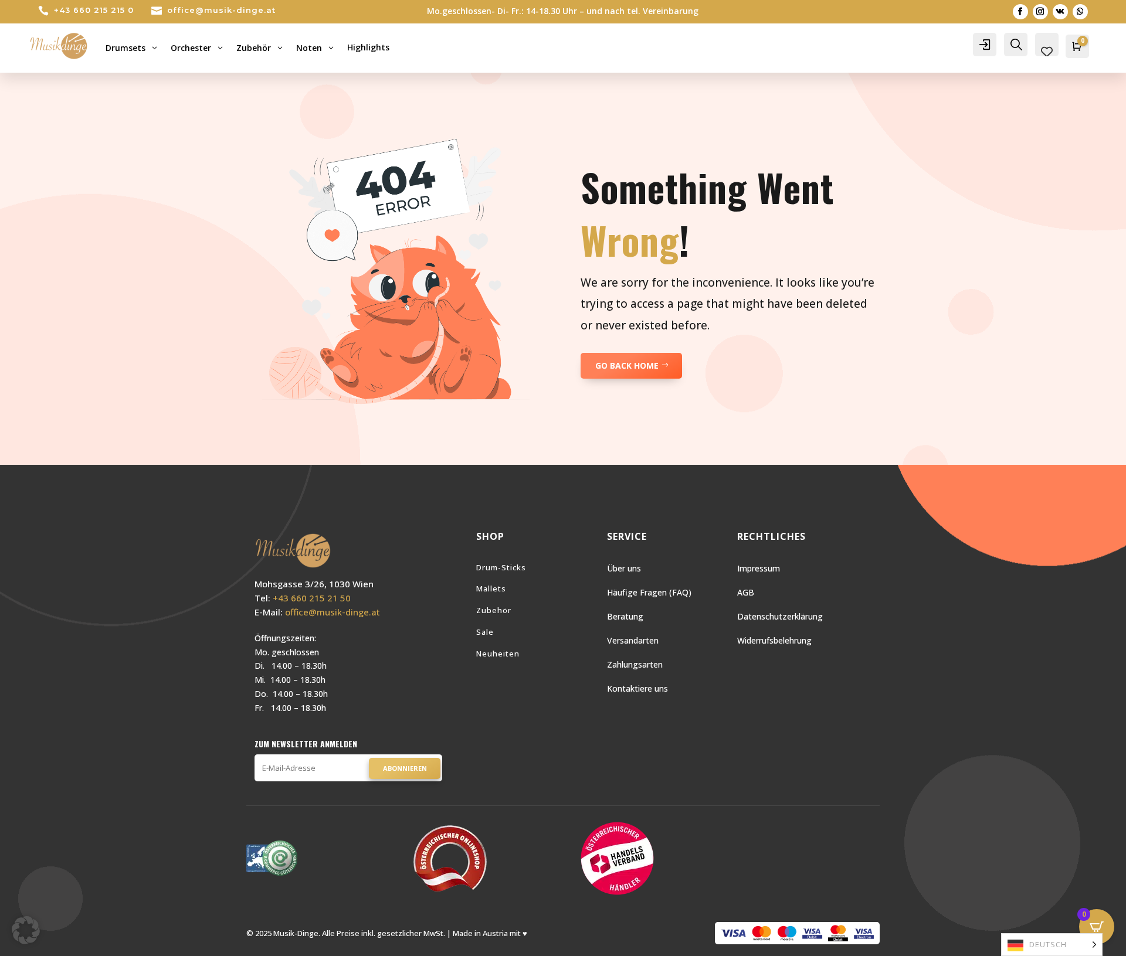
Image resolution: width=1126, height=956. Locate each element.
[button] (26, 930)
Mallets (491, 588)
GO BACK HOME (627, 365)
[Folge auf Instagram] (1040, 11)
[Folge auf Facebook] (1020, 11)
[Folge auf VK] (1060, 11)
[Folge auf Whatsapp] (1080, 11)
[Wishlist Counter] (1047, 51)
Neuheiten (498, 653)
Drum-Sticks (501, 567)
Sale (485, 632)
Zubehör (493, 610)
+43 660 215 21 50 (312, 598)
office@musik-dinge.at (221, 10)
